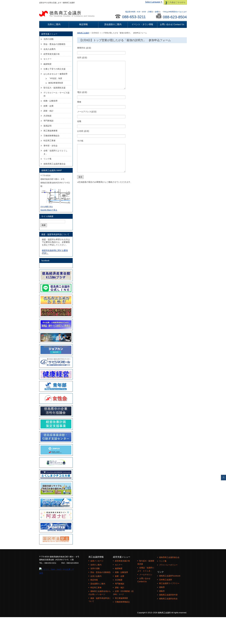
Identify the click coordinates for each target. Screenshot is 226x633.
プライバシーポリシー (168, 565)
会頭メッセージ (96, 561)
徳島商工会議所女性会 (168, 599)
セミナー (48, 59)
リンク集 (48, 159)
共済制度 (48, 116)
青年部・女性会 (50, 146)
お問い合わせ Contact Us (172, 24)
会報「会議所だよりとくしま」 (55, 152)
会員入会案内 (50, 49)
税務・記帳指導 (50, 101)
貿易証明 (48, 126)
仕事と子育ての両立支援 (54, 69)
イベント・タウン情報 (142, 24)
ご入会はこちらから (176, 2)
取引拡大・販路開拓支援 (54, 88)
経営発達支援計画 (51, 54)
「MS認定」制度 (55, 78)
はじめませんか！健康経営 (55, 74)
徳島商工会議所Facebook (169, 576)
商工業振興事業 (50, 131)
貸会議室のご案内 (112, 24)
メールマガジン (145, 575)
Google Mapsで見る (48, 210)
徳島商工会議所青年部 (168, 595)
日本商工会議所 (165, 580)
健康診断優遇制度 (55, 83)
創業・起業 (49, 106)
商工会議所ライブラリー (169, 583)
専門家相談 (49, 121)
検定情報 (83, 24)
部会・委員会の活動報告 (54, 44)
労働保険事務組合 (51, 135)
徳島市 (162, 591)
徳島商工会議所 (72, 14)
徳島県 (162, 587)
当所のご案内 (54, 24)
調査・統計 (49, 111)
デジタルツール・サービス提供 (56, 94)
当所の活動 (49, 39)
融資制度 (48, 64)
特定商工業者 (50, 140)
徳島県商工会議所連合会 (54, 164)
